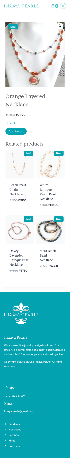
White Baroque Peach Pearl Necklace (48, 192)
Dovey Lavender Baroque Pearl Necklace (19, 257)
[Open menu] (63, 6)
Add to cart (16, 131)
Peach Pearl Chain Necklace (18, 189)
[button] (60, 26)
